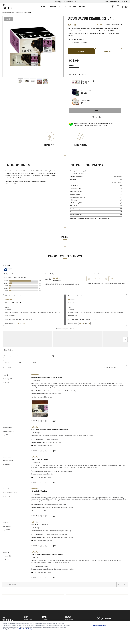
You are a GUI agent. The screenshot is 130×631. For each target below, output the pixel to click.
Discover (83, 6)
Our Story (45, 619)
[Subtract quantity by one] (70, 69)
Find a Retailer (115, 1)
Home (4, 12)
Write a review (117, 24)
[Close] (127, 625)
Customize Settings (99, 625)
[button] (118, 6)
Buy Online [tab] (81, 51)
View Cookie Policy (25, 629)
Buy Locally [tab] (108, 51)
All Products (28, 619)
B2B (106, 1)
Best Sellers (55, 6)
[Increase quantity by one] (77, 69)
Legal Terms (69, 619)
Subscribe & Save (70, 6)
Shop (43, 6)
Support (125, 1)
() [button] (126, 6)
